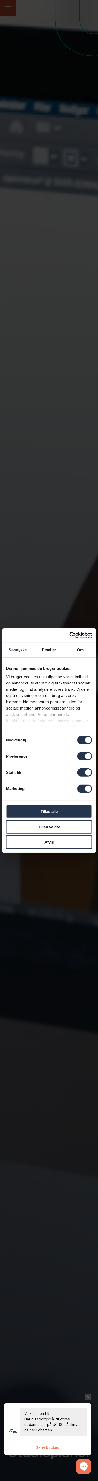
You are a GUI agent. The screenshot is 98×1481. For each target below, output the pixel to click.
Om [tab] (80, 650)
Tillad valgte (49, 826)
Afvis (49, 842)
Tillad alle (49, 811)
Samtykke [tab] (18, 650)
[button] (83, 1466)
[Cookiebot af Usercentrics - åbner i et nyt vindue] (70, 635)
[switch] (84, 756)
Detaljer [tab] (49, 650)
